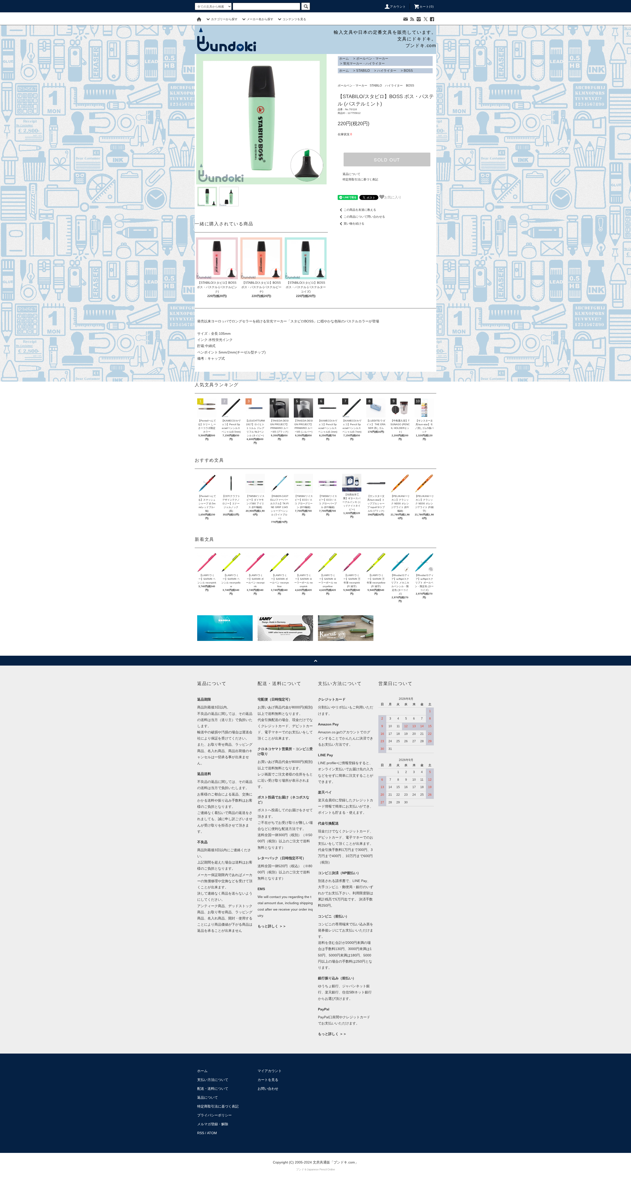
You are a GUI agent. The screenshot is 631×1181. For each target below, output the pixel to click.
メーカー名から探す (260, 19)
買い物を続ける (354, 223)
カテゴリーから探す (224, 19)
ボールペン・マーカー (372, 58)
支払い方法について (212, 1080)
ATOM (212, 1133)
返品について (351, 174)
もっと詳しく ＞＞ (272, 926)
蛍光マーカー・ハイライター (364, 63)
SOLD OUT (387, 159)
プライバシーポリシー (214, 1115)
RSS (200, 1133)
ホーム (344, 58)
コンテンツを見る (294, 19)
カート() (427, 6)
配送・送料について (212, 1089)
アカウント (398, 6)
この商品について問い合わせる (364, 216)
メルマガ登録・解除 (212, 1124)
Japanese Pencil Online (321, 1169)
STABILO (363, 70)
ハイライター (386, 70)
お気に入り (393, 196)
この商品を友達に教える (360, 210)
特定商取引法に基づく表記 (360, 179)
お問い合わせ (268, 1089)
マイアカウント (270, 1071)
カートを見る (268, 1080)
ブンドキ (301, 1169)
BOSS (408, 70)
